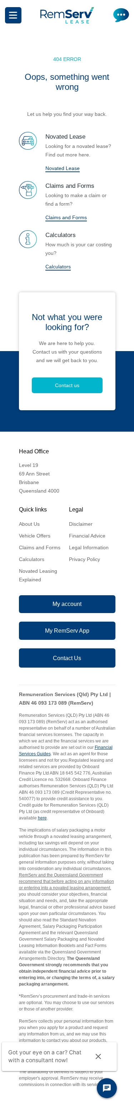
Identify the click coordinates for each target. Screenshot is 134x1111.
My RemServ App (67, 631)
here (42, 818)
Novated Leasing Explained (38, 575)
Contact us (67, 385)
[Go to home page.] (67, 22)
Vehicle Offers (34, 536)
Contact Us (67, 658)
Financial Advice (87, 536)
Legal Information (89, 547)
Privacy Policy (84, 559)
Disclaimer (81, 524)
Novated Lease (62, 168)
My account (67, 604)
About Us (29, 524)
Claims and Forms (66, 217)
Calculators (58, 266)
